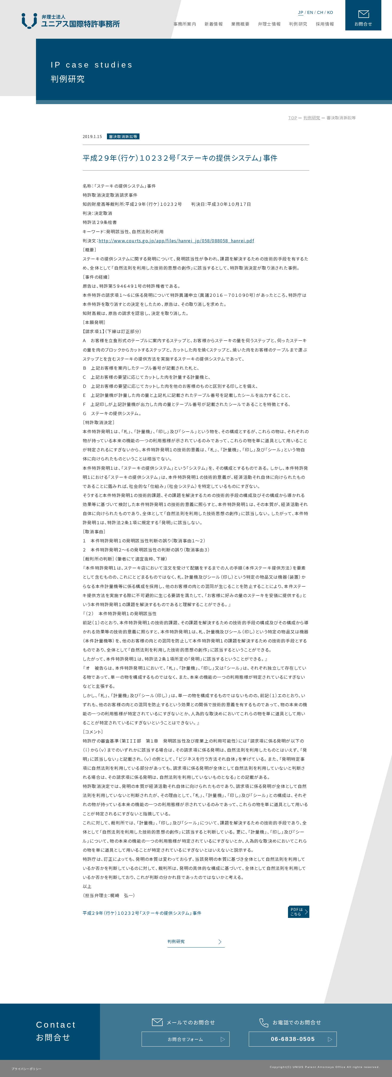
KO (330, 12)
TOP (292, 117)
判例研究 (311, 117)
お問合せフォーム (185, 1039)
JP (300, 12)
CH (320, 12)
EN (310, 12)
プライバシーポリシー (27, 1069)
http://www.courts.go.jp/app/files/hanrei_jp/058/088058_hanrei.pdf (176, 240)
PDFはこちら (297, 912)
